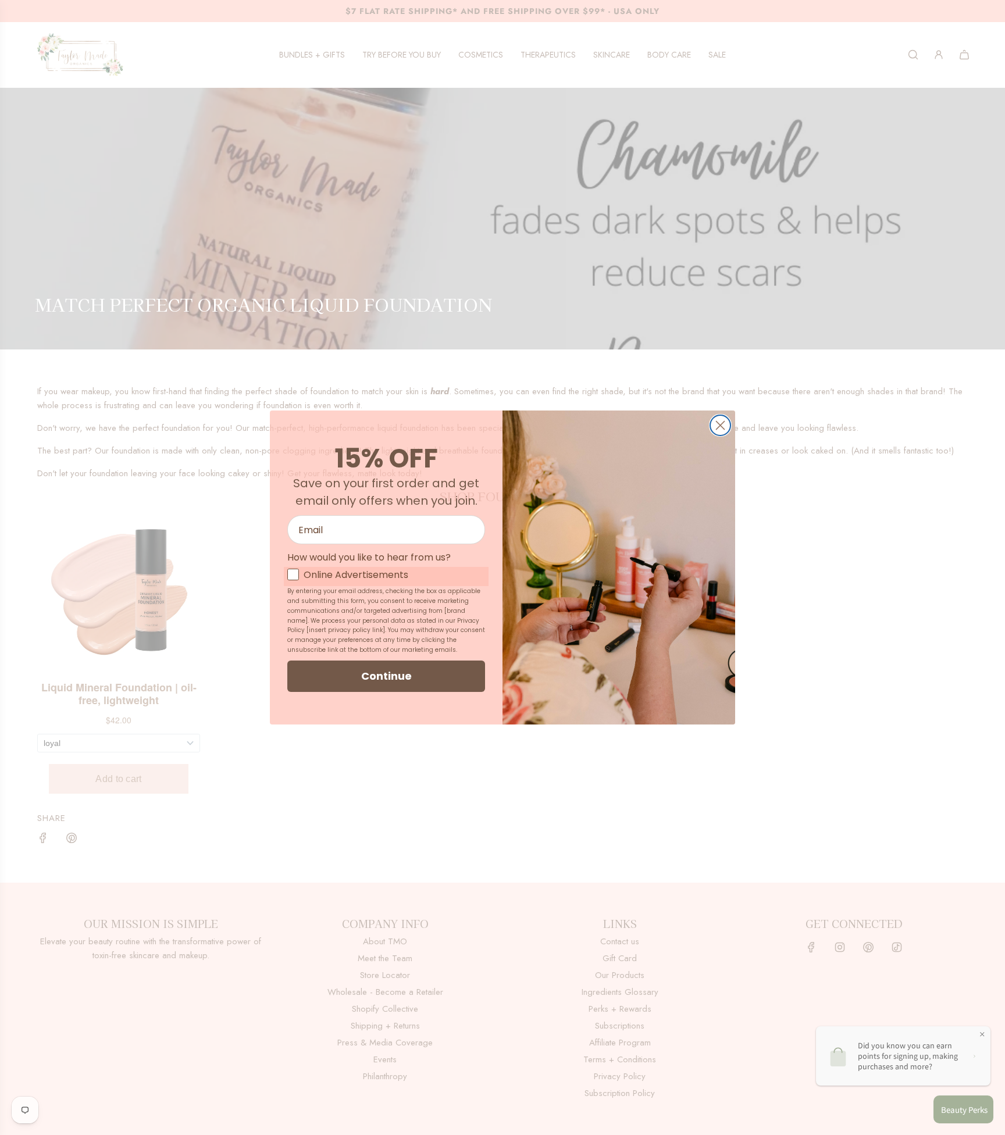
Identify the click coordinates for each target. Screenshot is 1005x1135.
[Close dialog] (720, 425)
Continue (386, 676)
